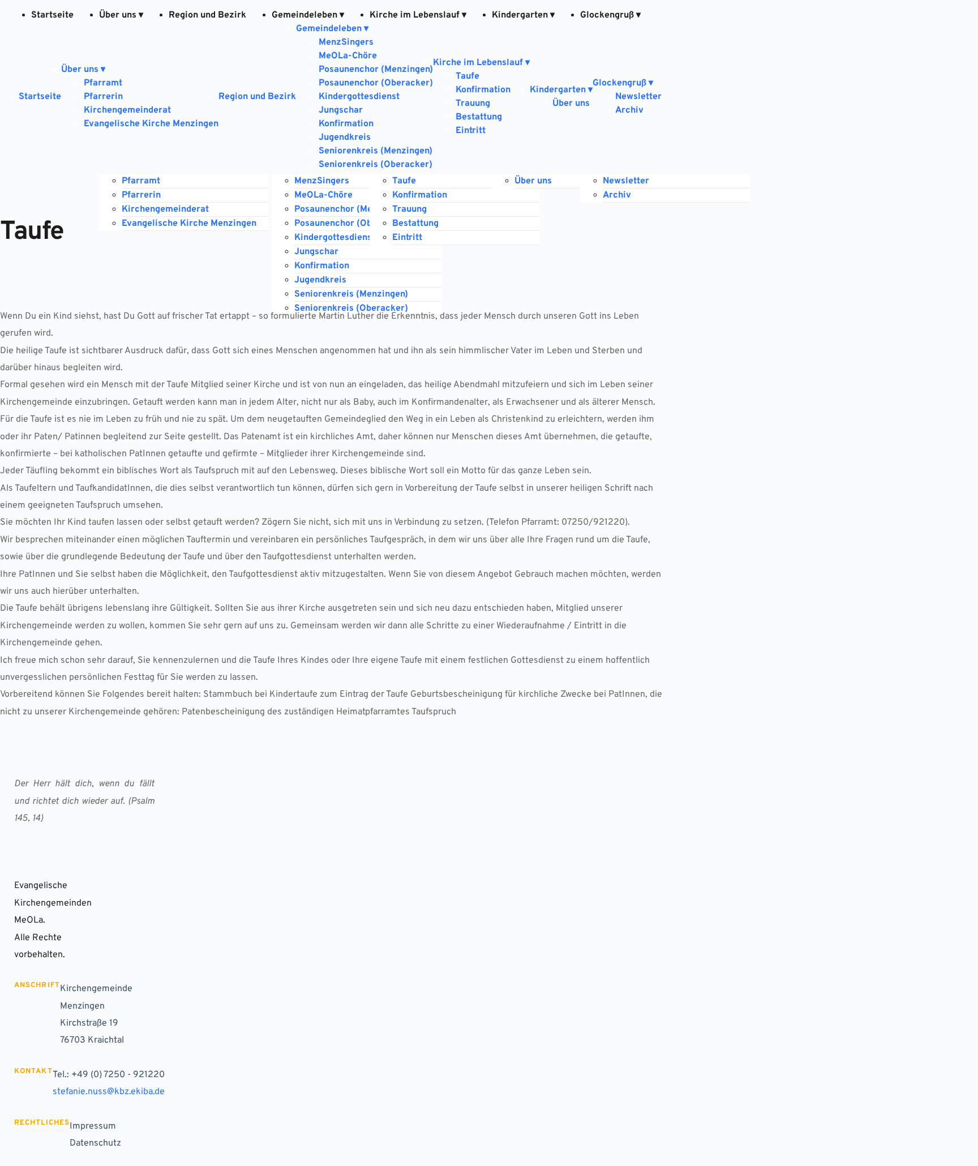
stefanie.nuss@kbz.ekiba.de (109, 1092)
